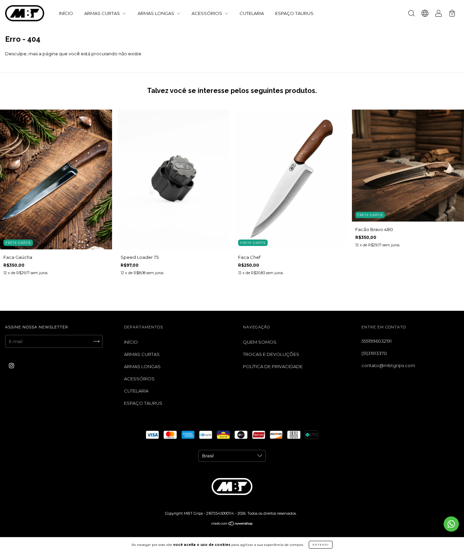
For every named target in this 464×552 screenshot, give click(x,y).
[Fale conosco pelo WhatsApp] (451, 524)
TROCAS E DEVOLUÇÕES (271, 354)
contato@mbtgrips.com (388, 365)
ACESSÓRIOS (207, 13)
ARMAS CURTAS (102, 13)
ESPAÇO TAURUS (294, 13)
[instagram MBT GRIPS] (11, 365)
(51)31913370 (374, 353)
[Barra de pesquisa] (411, 14)
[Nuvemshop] (232, 524)
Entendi (321, 544)
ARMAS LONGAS (156, 13)
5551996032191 (376, 341)
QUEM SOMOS (259, 342)
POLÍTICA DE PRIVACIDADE (273, 366)
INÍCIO (66, 13)
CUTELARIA (251, 13)
